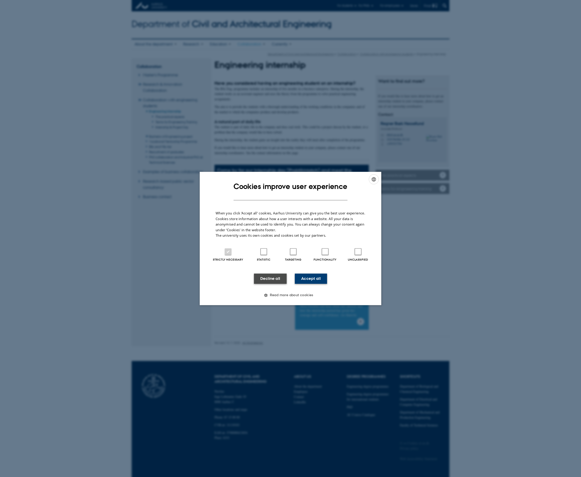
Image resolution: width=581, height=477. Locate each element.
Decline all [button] (270, 278)
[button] (290, 295)
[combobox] (374, 179)
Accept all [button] (311, 278)
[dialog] (290, 238)
